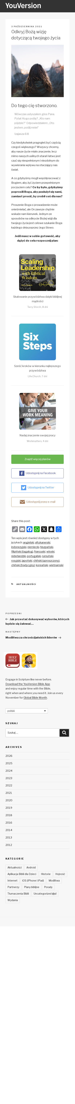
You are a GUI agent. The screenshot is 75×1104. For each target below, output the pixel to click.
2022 (8, 785)
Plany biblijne (31, 887)
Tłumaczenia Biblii (18, 893)
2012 (8, 845)
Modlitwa (54, 880)
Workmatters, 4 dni (37, 441)
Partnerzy (13, 887)
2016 (8, 822)
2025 (8, 763)
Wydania (12, 900)
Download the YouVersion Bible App (27, 684)
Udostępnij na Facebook (41, 473)
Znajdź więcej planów (38, 459)
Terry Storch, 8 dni (37, 306)
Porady (48, 887)
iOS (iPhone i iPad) (33, 880)
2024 (8, 770)
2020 (8, 800)
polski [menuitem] (11, 710)
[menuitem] (28, 542)
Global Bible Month (35, 697)
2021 (8, 793)
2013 (8, 837)
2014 (8, 830)
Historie (46, 874)
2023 (8, 778)
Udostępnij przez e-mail (40, 501)
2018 (8, 815)
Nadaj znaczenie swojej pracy (37, 435)
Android (31, 867)
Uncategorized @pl (45, 893)
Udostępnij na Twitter (40, 487)
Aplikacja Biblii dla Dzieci (21, 874)
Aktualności (26, 584)
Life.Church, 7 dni (37, 376)
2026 (8, 756)
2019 (8, 807)
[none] (26, 711)
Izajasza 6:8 (21, 134)
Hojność (60, 874)
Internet (12, 880)
